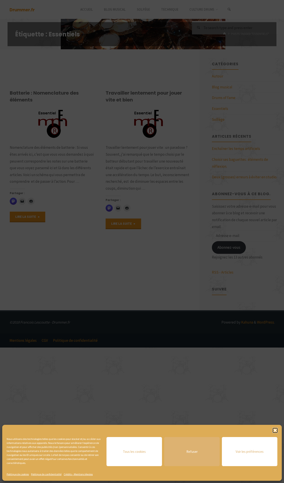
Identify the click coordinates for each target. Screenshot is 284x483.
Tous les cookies (134, 451)
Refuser (192, 451)
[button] (275, 430)
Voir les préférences (250, 451)
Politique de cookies (18, 474)
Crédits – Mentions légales (78, 474)
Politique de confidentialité (46, 474)
